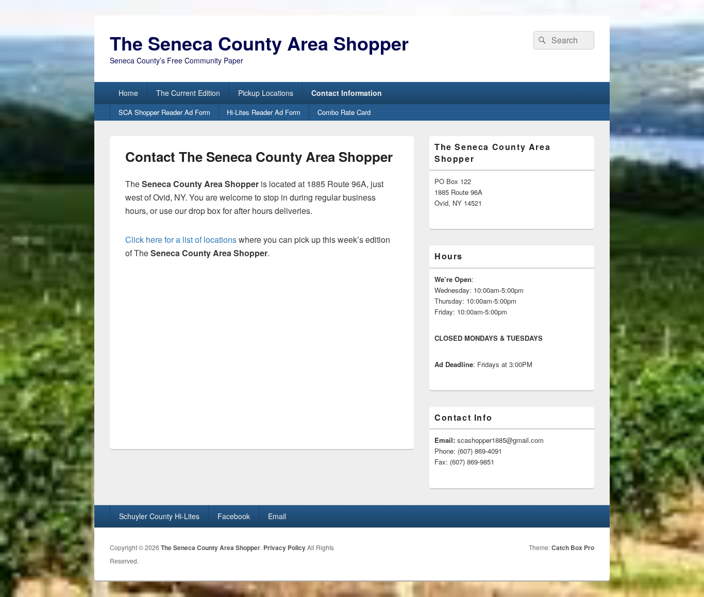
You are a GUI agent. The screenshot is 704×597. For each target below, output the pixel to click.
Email (277, 516)
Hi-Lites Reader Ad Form (263, 112)
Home (128, 93)
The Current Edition (188, 93)
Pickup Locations (265, 93)
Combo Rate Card (344, 112)
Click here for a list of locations (181, 239)
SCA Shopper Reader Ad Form (164, 112)
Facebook (233, 516)
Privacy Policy (284, 547)
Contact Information (346, 93)
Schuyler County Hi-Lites (159, 516)
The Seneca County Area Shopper (259, 42)
